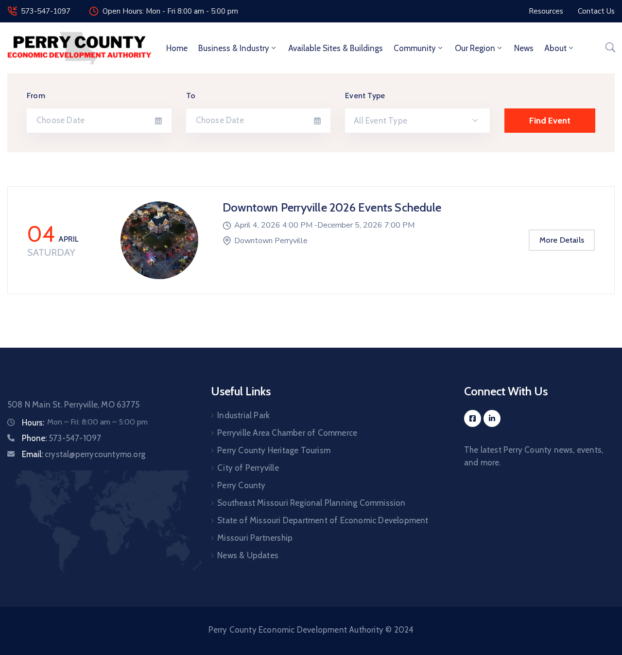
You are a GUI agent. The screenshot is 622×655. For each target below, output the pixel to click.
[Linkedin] (492, 418)
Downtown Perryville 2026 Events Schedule (332, 207)
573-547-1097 (45, 11)
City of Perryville (248, 468)
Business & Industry (233, 48)
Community (415, 48)
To (190, 95)
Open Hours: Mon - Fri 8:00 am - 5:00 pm (170, 11)
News (524, 48)
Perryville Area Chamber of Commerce (287, 433)
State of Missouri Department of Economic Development (322, 520)
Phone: (61, 438)
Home (177, 48)
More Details (561, 240)
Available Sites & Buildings (335, 48)
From (36, 95)
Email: (83, 454)
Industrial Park (243, 415)
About (555, 48)
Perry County (241, 485)
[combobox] (417, 120)
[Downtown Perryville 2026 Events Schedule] (159, 240)
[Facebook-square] (472, 418)
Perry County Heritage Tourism (273, 450)
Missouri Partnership (255, 538)
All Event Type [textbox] (380, 120)
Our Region (475, 48)
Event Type (365, 95)
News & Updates (247, 555)
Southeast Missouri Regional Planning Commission (311, 503)
